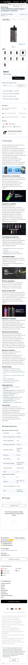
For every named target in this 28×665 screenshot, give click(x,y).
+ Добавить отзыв (14, 505)
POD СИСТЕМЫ (6, 4)
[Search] (24, 1)
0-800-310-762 (4, 539)
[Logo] (6, 2)
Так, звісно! (16, 6)
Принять (14, 660)
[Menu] (1, 1)
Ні (21, 6)
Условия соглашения (5, 583)
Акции (2, 597)
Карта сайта (3, 591)
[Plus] (10, 78)
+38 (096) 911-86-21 (7, 543)
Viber (19, 570)
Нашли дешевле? (7, 74)
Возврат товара (4, 590)
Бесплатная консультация (15, 131)
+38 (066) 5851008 (13, 628)
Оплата (2, 586)
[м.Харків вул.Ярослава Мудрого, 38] (14, 533)
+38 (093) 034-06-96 (7, 545)
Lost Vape (10, 14)
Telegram (20, 568)
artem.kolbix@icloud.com (13, 630)
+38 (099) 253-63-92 (7, 541)
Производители (4, 593)
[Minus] (4, 78)
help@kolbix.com (5, 555)
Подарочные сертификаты (7, 595)
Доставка (3, 585)
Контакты (3, 588)
